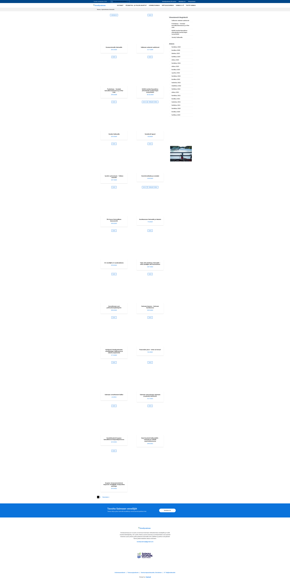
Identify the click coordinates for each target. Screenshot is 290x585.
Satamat (120, 5)
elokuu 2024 (175, 60)
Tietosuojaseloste (133, 572)
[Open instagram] (145, 546)
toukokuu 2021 (176, 102)
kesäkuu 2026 (176, 50)
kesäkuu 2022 (176, 79)
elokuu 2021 (175, 92)
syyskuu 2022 (176, 73)
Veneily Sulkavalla (177, 37)
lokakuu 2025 (176, 53)
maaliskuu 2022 (176, 85)
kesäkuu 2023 (176, 69)
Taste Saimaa (191, 5)
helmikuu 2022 (176, 89)
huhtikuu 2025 (176, 56)
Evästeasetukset (120, 572)
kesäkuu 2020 (176, 111)
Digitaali (148, 577)
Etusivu (99, 9)
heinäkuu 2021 (176, 95)
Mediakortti (182, 1)
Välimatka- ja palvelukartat (136, 5)
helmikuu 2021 (176, 105)
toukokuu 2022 (176, 82)
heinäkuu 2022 (176, 76)
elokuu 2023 (175, 66)
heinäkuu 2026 (176, 47)
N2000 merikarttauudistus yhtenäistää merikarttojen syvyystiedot (179, 32)
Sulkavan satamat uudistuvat (180, 20)
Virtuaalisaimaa (168, 5)
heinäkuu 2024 (176, 63)
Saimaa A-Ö (180, 5)
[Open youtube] (149, 546)
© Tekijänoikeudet (169, 572)
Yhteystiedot (191, 1)
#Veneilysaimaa (154, 5)
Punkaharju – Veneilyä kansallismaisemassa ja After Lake (180, 25)
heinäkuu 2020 (176, 108)
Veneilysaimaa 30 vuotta (169, 1)
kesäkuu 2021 (176, 99)
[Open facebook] (140, 546)
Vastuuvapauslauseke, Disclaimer (151, 572)
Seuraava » (105, 497)
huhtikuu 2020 (176, 115)
